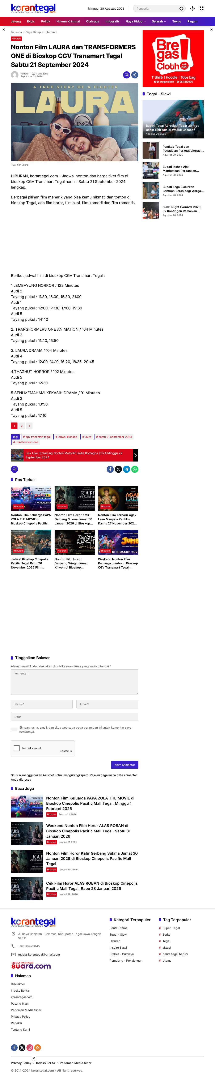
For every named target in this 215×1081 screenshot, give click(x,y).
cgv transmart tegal (38, 436)
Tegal (166, 941)
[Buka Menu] (201, 8)
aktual (167, 947)
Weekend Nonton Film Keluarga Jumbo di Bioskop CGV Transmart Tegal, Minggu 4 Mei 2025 (118, 563)
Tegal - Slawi (118, 934)
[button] (181, 8)
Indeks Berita (20, 990)
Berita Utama (118, 928)
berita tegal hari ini (175, 954)
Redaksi (25, 74)
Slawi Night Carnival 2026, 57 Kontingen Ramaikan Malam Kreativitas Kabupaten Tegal (182, 209)
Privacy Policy (20, 1016)
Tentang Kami (20, 1029)
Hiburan (16, 38)
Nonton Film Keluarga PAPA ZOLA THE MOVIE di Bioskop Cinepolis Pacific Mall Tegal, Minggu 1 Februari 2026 (31, 519)
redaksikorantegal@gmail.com (39, 954)
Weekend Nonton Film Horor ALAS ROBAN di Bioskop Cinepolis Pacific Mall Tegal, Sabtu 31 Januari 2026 (88, 830)
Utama (167, 960)
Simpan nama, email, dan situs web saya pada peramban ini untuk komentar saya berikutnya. (75, 730)
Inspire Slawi (118, 947)
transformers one (27, 442)
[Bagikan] (134, 74)
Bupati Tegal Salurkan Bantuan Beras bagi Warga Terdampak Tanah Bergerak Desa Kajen (182, 189)
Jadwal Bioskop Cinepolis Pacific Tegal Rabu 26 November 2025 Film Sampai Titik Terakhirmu (29, 563)
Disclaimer (18, 984)
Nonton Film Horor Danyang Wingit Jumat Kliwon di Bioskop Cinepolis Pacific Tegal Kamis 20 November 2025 (74, 563)
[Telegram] (126, 469)
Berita (166, 934)
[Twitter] (118, 469)
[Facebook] (110, 469)
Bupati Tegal (171, 928)
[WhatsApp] (134, 469)
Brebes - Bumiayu (122, 954)
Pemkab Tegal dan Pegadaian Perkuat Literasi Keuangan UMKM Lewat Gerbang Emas (182, 149)
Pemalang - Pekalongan (126, 960)
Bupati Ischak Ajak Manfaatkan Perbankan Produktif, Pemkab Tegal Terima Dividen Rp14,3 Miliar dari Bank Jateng (183, 169)
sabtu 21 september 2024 (115, 436)
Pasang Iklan (20, 1003)
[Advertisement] (74, 239)
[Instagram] (29, 1047)
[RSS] (37, 1047)
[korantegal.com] (33, 8)
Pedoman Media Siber (26, 1010)
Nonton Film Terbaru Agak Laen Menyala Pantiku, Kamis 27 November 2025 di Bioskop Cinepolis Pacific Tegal (117, 519)
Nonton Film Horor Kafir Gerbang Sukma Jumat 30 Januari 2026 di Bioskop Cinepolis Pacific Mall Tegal (74, 519)
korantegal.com (21, 997)
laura (88, 436)
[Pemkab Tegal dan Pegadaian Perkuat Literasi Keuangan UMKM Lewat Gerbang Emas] (151, 150)
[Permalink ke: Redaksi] (16, 75)
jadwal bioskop (67, 436)
